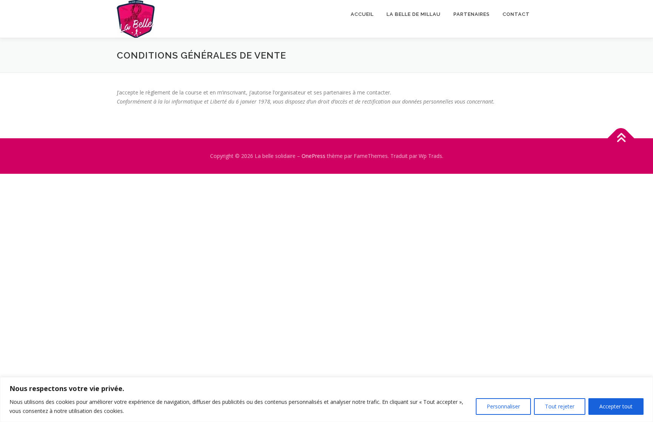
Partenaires (471, 14)
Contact (516, 14)
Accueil (362, 14)
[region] (326, 399)
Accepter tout (616, 406)
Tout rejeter (559, 406)
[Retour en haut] (621, 138)
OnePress (313, 155)
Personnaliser (503, 406)
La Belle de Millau (414, 14)
